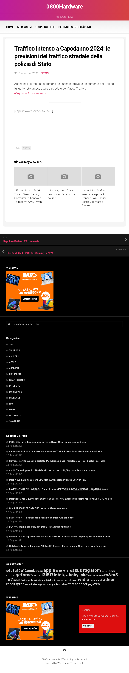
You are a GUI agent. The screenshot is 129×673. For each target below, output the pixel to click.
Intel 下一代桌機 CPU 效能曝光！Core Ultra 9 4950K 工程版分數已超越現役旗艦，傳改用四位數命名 (58, 489)
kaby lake (78, 574)
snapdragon (49, 584)
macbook (19, 580)
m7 (9, 579)
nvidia (83, 579)
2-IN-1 (12, 344)
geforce (24, 574)
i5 (47, 574)
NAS (11, 403)
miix (54, 580)
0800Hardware (64, 6)
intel (58, 574)
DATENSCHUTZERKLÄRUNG (74, 27)
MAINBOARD (15, 392)
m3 (107, 574)
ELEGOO (112, 571)
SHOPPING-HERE (45, 27)
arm (69, 570)
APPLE (12, 362)
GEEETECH (10, 576)
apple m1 (61, 570)
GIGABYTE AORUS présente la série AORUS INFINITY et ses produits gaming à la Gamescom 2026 (59, 536)
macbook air (33, 580)
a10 (17, 571)
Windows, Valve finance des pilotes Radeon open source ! (62, 194)
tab (58, 584)
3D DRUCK (14, 350)
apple (49, 570)
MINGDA (60, 581)
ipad (65, 575)
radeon (108, 579)
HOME (10, 27)
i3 (43, 574)
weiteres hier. (89, 619)
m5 (114, 574)
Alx (83, 663)
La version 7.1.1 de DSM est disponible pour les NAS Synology (41, 517)
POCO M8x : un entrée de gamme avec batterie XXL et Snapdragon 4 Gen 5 (47, 442)
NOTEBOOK (15, 415)
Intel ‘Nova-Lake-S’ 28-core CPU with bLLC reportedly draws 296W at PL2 (47, 480)
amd (30, 571)
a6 (8, 571)
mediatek (46, 580)
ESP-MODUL (15, 374)
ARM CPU (14, 368)
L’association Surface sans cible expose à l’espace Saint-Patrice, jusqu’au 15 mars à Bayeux (94, 198)
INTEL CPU (14, 386)
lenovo (100, 575)
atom (95, 570)
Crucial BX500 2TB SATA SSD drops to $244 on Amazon (38, 508)
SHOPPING (14, 421)
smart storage (33, 584)
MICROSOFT (15, 397)
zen (97, 584)
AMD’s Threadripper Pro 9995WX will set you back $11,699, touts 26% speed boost (52, 470)
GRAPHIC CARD (17, 380)
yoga (91, 584)
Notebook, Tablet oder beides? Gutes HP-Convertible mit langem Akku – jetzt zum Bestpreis (57, 546)
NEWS (45, 73)
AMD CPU (14, 356)
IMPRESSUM (24, 27)
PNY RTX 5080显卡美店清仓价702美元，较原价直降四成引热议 (40, 527)
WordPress (63, 663)
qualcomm (95, 580)
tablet (64, 584)
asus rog (81, 570)
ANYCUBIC (38, 571)
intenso (26, 147)
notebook (70, 580)
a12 (24, 571)
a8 (12, 571)
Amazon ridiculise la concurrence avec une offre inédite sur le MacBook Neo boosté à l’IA (56, 451)
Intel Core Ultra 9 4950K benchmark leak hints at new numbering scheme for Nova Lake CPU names (60, 499)
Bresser (104, 571)
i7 (51, 574)
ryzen (20, 584)
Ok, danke (88, 626)
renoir (10, 584)
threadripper (77, 584)
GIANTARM (36, 576)
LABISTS (91, 576)
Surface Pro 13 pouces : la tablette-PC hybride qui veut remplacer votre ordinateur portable (57, 461)
